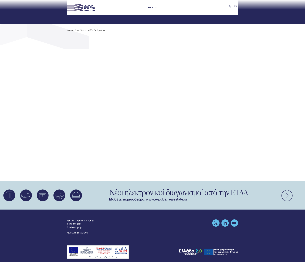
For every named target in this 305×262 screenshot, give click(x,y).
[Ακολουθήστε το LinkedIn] (225, 223)
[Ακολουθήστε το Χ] (216, 223)
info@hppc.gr (75, 227)
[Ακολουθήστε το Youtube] (234, 223)
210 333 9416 (75, 224)
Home (70, 30)
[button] (229, 6)
